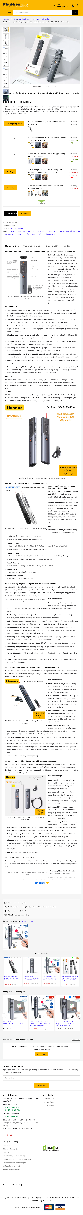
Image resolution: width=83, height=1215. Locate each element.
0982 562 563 (12, 1107)
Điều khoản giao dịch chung (14, 1156)
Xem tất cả (76, 1040)
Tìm (75, 12)
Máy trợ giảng (48, 1102)
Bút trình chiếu (17, 228)
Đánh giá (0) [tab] (52, 246)
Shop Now (41, 1054)
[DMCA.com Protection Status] (51, 1148)
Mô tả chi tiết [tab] (12, 246)
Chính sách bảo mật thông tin (14, 1163)
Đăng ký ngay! (27, 921)
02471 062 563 (13, 1110)
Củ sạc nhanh (48, 1105)
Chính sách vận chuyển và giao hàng (17, 1159)
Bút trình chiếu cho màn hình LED (36, 231)
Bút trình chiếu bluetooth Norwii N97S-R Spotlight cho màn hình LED (14, 1023)
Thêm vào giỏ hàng (12, 213)
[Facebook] (4, 1135)
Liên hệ (6, 1152)
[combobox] (42, 12)
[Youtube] (11, 1135)
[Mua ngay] (13, 1018)
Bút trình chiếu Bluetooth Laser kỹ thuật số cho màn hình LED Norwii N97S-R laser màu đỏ (67, 1023)
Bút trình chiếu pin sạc (26, 234)
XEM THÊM (39, 883)
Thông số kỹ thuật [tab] (32, 246)
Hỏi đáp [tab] (66, 246)
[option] (15, 1013)
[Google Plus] (7, 1135)
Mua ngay (25, 213)
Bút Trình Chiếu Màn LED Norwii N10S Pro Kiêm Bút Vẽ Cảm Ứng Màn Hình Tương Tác (40, 1023)
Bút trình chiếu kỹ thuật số (61, 231)
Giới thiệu (7, 1145)
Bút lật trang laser (14, 231)
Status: (72, 140)
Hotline (59, 4)
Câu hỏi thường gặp (11, 1149)
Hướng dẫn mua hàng (11, 1169)
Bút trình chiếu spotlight (45, 234)
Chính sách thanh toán (12, 1166)
